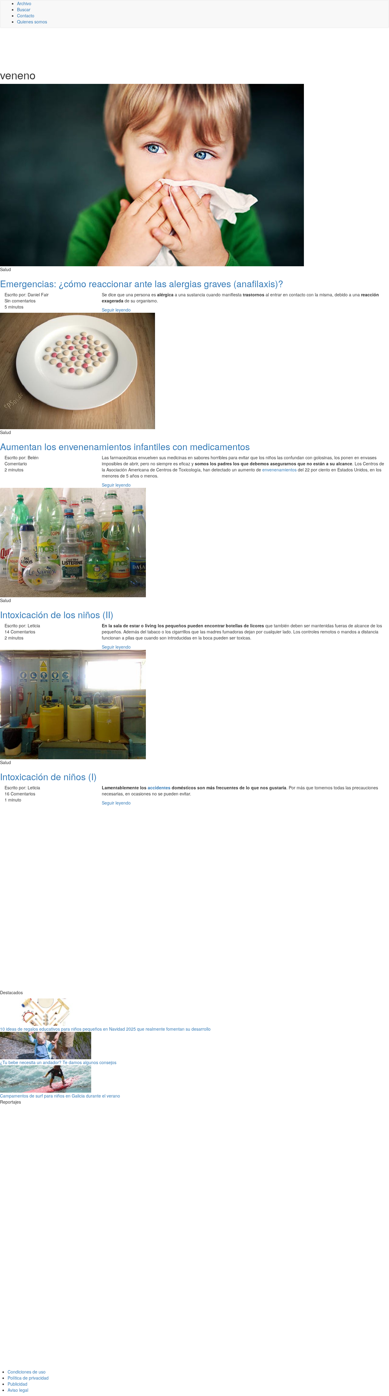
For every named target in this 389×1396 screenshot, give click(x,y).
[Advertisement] (149, 47)
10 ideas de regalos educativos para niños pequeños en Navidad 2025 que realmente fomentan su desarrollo (105, 1029)
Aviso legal (18, 1390)
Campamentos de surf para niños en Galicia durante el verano (60, 1096)
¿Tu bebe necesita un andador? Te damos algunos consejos (58, 1062)
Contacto (25, 15)
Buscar (23, 9)
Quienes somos (32, 22)
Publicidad (17, 1384)
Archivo (24, 3)
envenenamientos (279, 470)
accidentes (159, 787)
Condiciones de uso (27, 1372)
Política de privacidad (28, 1378)
